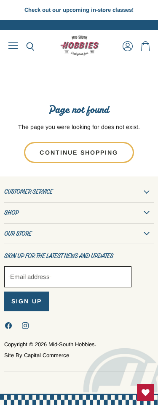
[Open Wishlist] (145, 392)
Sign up (26, 301)
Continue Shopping (79, 152)
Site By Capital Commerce (36, 355)
